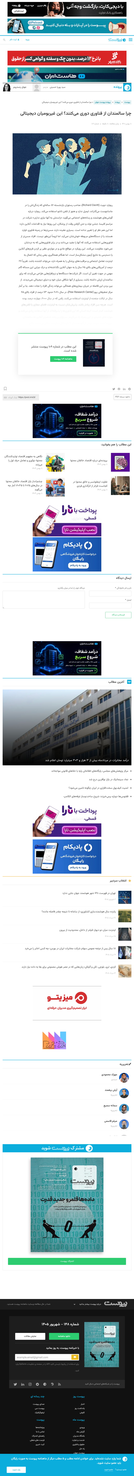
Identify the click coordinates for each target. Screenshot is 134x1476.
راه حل (82, 1448)
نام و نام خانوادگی (124, 588)
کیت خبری (40, 1444)
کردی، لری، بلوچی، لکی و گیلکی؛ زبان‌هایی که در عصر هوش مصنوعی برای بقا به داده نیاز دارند (69, 967)
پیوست (127, 102)
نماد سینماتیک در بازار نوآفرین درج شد (108, 780)
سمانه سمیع (110, 1106)
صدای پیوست (38, 1404)
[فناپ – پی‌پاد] (67, 554)
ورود (27, 39)
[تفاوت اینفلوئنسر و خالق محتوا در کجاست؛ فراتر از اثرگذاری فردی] (120, 494)
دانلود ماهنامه (64, 1336)
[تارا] (67, 519)
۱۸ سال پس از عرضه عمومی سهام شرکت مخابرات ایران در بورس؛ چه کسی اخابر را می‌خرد (70, 949)
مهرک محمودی (109, 1075)
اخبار (83, 1404)
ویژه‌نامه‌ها (40, 1427)
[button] (130, 39)
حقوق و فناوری (79, 1444)
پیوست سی (39, 1408)
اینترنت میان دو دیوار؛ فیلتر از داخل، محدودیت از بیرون (87, 930)
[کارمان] (67, 1040)
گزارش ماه (80, 1431)
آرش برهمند (111, 1090)
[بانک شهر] (67, 58)
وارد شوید (16, 1469)
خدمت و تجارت (78, 1440)
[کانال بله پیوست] (67, 26)
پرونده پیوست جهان (102, 102)
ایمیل (129, 600)
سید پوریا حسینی (54, 87)
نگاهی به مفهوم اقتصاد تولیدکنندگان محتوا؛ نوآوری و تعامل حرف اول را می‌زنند (23, 461)
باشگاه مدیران (79, 1436)
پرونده (118, 87)
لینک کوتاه (12, 397)
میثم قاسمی (110, 1121)
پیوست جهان (79, 1453)
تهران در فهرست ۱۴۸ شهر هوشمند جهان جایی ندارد (89, 893)
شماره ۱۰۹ (95, 123)
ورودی (82, 1427)
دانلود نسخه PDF (122, 397)
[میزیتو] (67, 1003)
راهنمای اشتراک (38, 1436)
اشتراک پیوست (67, 1261)
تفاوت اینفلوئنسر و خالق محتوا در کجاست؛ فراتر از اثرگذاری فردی (90, 484)
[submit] (74, 1357)
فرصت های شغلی (37, 1440)
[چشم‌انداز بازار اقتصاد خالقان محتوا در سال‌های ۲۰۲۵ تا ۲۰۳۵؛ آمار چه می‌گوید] (55, 496)
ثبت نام (13, 39)
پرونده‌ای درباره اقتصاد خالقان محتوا (88, 461)
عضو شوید (108, 1469)
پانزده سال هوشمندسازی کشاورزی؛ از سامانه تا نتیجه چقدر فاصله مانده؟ (79, 912)
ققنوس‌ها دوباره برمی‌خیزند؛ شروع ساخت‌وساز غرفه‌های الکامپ (96, 797)
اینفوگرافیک (39, 1412)
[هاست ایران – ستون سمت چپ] (67, 421)
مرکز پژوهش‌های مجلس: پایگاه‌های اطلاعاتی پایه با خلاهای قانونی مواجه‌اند (89, 771)
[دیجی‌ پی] (67, 9)
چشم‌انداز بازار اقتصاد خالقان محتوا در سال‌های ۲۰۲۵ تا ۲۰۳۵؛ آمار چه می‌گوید (24, 485)
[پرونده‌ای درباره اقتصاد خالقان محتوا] (120, 471)
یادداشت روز (80, 1408)
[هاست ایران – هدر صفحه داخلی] (67, 74)
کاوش (82, 1412)
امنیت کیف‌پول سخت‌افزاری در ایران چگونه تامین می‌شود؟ (98, 788)
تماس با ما (40, 1431)
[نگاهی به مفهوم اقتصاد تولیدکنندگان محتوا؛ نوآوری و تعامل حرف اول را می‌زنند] (55, 471)
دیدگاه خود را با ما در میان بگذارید (71, 588)
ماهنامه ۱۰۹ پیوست (63, 359)
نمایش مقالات (30, 1336)
